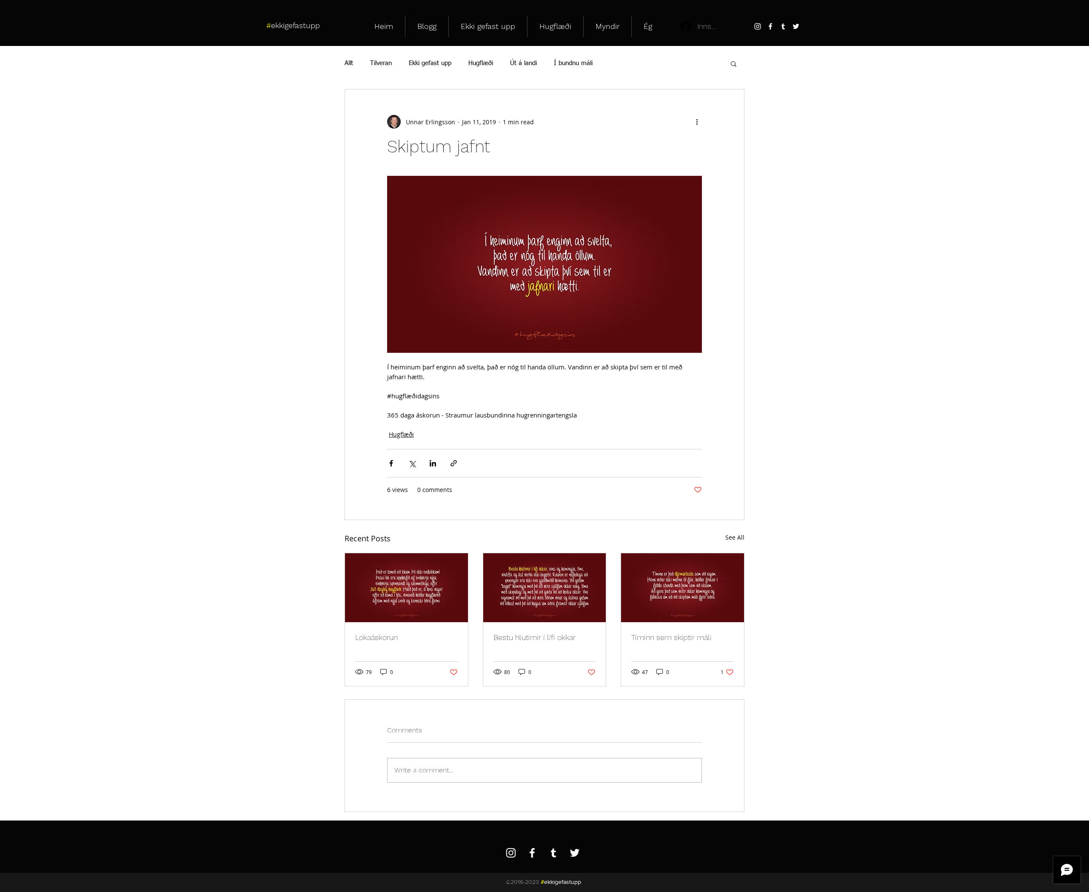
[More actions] (697, 122)
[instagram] (757, 26)
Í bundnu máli (573, 63)
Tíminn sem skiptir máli (671, 637)
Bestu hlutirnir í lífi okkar (534, 637)
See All (734, 537)
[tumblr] (783, 26)
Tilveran (381, 63)
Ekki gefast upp (430, 63)
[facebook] (770, 26)
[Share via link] (454, 463)
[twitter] (796, 26)
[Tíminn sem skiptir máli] (682, 587)
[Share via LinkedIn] (433, 463)
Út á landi (523, 63)
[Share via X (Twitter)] (412, 463)
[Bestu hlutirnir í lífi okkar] (544, 587)
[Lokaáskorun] (406, 587)
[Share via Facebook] (391, 463)
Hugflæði (480, 63)
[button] (734, 63)
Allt (349, 63)
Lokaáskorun (376, 637)
